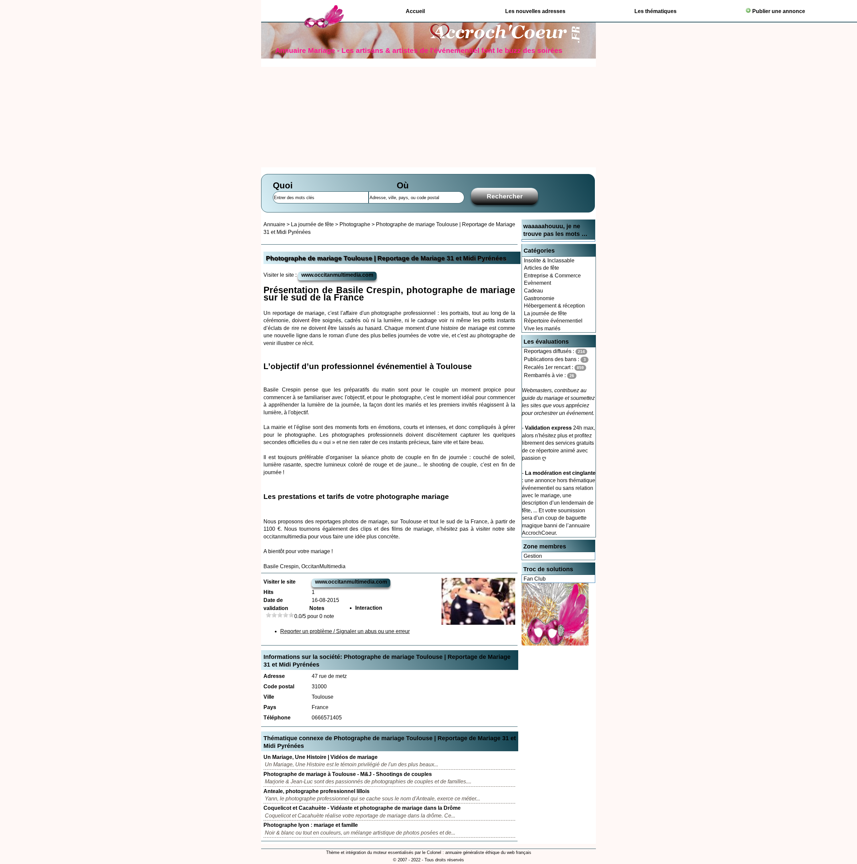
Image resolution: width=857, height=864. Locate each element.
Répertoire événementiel (553, 321)
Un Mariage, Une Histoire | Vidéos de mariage (320, 757)
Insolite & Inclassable (549, 260)
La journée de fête (545, 313)
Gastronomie (539, 298)
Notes (316, 608)
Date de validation (275, 604)
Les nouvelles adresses (535, 11)
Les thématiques (655, 11)
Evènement (537, 283)
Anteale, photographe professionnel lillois (316, 791)
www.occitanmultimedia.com (337, 275)
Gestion (533, 556)
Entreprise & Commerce (552, 275)
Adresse (274, 676)
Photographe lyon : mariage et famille (310, 825)
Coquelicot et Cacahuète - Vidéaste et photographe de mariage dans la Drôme (362, 808)
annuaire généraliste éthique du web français (488, 852)
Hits (268, 592)
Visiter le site (279, 582)
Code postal (278, 686)
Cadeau (533, 290)
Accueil (415, 11)
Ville (268, 697)
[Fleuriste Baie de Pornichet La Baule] (555, 643)
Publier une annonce (778, 11)
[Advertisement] (428, 117)
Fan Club (535, 579)
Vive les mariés (542, 328)
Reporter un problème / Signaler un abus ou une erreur (345, 631)
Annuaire (274, 224)
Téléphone (277, 717)
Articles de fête (541, 268)
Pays (269, 707)
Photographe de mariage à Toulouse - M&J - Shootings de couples (347, 774)
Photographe (354, 224)
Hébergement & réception (554, 306)
